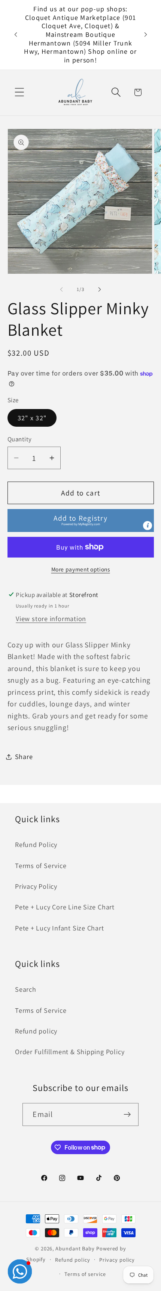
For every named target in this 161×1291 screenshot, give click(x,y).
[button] (19, 92)
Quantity (19, 439)
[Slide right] (99, 289)
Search (25, 989)
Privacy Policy (36, 886)
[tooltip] (147, 525)
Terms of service (85, 1273)
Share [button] (24, 756)
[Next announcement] (145, 34)
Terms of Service (40, 865)
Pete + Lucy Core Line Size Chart (65, 906)
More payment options (80, 569)
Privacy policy (117, 1259)
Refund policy (36, 1030)
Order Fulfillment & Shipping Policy (69, 1051)
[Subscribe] (127, 1114)
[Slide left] (61, 289)
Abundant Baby (75, 1248)
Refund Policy (36, 844)
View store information (51, 618)
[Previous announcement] (15, 34)
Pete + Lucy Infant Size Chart (59, 927)
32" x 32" (32, 417)
